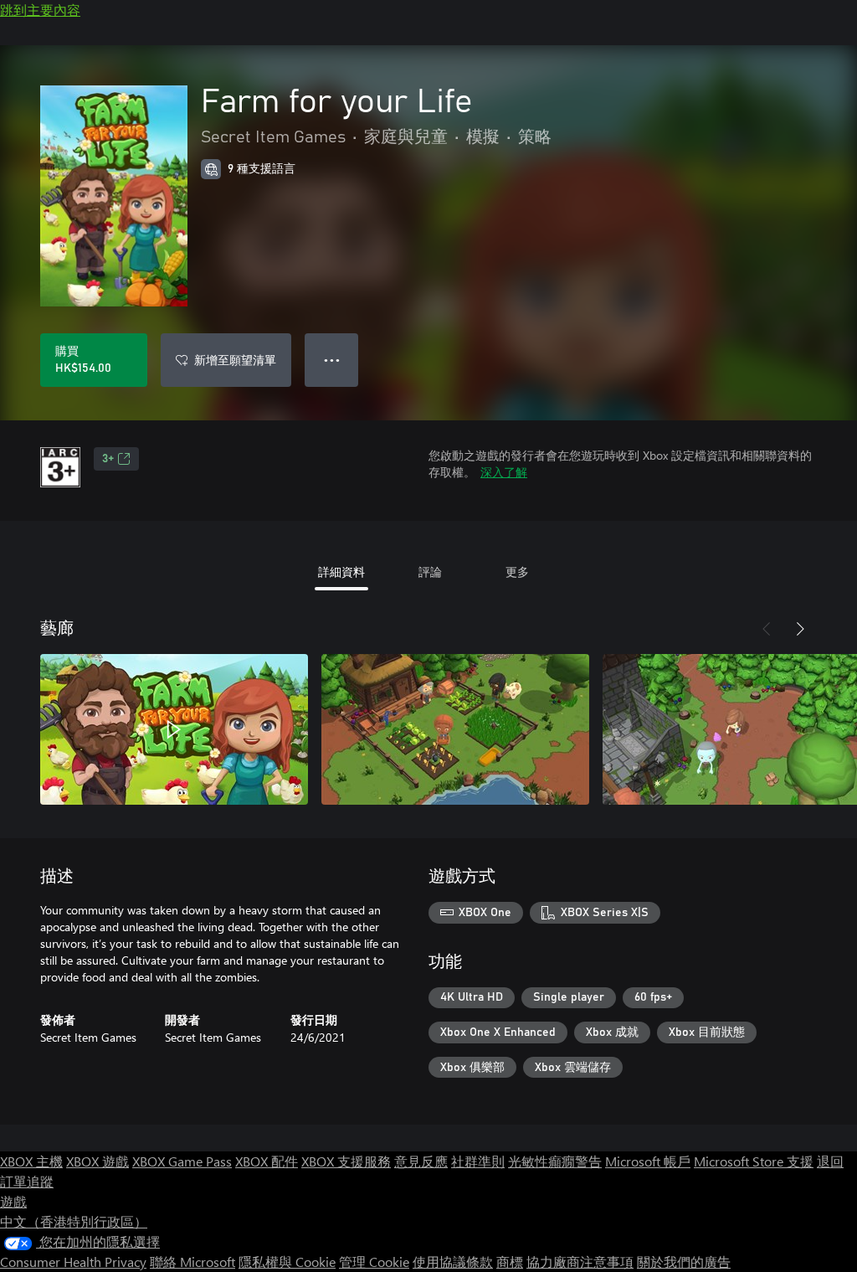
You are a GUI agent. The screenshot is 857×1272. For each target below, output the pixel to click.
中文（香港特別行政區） (73, 1221)
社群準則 (478, 1161)
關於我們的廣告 (684, 1261)
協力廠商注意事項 (580, 1261)
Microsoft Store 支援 (753, 1161)
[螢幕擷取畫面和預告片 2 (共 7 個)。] (455, 729)
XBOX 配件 (266, 1161)
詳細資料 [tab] (341, 571)
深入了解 (503, 472)
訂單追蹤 (27, 1181)
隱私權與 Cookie (287, 1261)
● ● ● (332, 359)
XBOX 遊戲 (97, 1161)
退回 (830, 1161)
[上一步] (766, 629)
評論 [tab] (430, 571)
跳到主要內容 (40, 9)
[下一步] (800, 629)
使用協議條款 (453, 1261)
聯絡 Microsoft (192, 1261)
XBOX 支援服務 (346, 1161)
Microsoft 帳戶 (647, 1161)
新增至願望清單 (235, 360)
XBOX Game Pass (182, 1161)
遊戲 (13, 1201)
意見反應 (421, 1161)
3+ (108, 459)
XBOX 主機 (31, 1161)
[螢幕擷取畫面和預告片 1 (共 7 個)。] (174, 729)
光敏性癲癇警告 (555, 1161)
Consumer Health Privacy (73, 1261)
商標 (509, 1261)
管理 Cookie (374, 1261)
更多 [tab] (517, 571)
